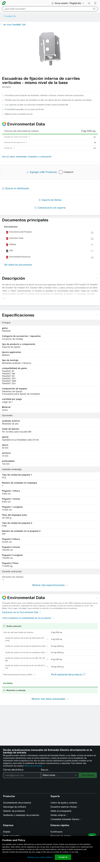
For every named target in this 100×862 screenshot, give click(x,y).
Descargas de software (14, 807)
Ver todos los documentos (18, 264)
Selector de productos (14, 811)
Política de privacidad (33, 766)
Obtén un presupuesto (61, 811)
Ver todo (14, 24)
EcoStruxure (56, 832)
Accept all (63, 857)
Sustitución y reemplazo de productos (21, 815)
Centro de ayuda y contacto (64, 802)
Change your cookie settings (39, 857)
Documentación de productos (17, 802)
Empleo (6, 832)
